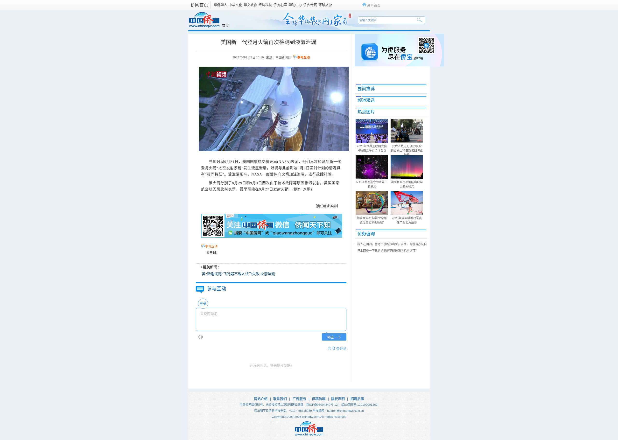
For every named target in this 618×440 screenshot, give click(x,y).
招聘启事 (357, 399)
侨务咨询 (366, 233)
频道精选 (366, 100)
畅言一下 (334, 337)
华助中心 (295, 5)
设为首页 (373, 5)
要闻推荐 (366, 88)
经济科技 (265, 5)
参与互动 (303, 57)
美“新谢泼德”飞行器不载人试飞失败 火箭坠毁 (238, 274)
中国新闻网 (283, 57)
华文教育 (250, 5)
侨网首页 (199, 5)
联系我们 (280, 399)
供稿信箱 (318, 399)
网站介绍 (260, 399)
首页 (225, 26)
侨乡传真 (310, 5)
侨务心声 (280, 5)
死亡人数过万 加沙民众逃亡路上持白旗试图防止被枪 (407, 151)
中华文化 (235, 5)
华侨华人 (220, 5)
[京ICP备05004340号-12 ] (322, 404)
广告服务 (299, 399)
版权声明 (338, 399)
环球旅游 (325, 5)
